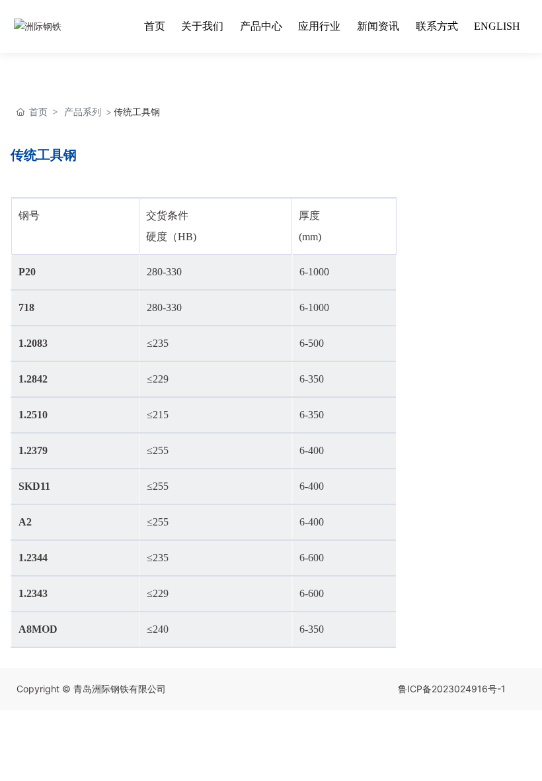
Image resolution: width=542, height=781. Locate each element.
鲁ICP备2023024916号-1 (452, 688)
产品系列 (82, 111)
